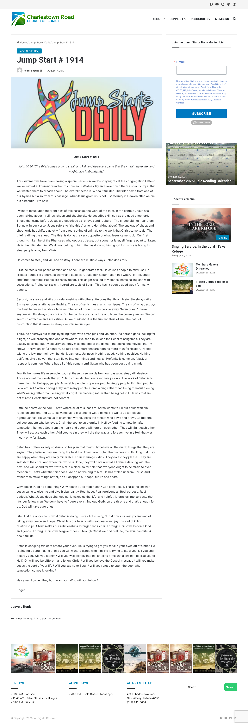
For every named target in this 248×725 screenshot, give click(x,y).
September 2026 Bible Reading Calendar (199, 181)
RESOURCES (199, 19)
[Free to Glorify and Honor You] (182, 287)
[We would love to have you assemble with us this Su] (22, 658)
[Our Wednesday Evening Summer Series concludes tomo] (90, 658)
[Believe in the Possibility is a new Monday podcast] (113, 658)
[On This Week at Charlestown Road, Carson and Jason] (181, 658)
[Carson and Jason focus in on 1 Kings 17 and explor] (44, 658)
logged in (32, 618)
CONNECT (176, 19)
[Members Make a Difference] (182, 270)
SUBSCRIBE (201, 113)
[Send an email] (41, 70)
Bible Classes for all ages (42, 698)
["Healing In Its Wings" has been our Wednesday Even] (67, 658)
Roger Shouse (31, 70)
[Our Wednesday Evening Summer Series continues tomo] (203, 658)
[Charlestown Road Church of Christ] (43, 19)
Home (23, 42)
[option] (201, 164)
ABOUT (157, 19)
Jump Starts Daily (39, 42)
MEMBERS (222, 19)
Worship (30, 694)
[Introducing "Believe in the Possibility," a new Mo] (226, 658)
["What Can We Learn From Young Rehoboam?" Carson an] (158, 658)
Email (180, 61)
